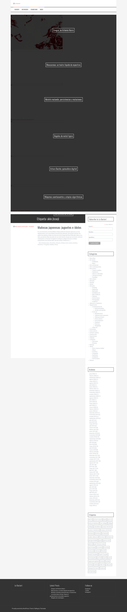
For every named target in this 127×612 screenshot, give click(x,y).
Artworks (92, 286)
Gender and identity (100, 310)
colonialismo (97, 526)
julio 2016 (92, 487)
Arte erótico (53, 243)
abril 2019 (92, 425)
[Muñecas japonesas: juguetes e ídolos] (24, 290)
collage (110, 523)
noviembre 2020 (93, 392)
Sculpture (95, 301)
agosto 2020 (92, 398)
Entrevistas (93, 329)
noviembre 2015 (93, 501)
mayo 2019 (92, 424)
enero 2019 (92, 431)
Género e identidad (97, 273)
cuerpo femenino (107, 526)
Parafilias (52, 244)
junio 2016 (92, 489)
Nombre (91, 232)
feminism (102, 537)
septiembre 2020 (94, 396)
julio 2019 (92, 420)
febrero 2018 (93, 451)
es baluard (105, 533)
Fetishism (97, 322)
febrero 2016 (93, 496)
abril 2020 (92, 405)
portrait (99, 558)
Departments (93, 305)
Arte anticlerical (94, 265)
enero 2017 (92, 476)
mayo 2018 (92, 446)
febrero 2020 (93, 409)
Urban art (94, 327)
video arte (109, 564)
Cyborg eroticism (99, 317)
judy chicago (91, 547)
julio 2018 (92, 442)
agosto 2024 (92, 379)
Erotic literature (99, 320)
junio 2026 (92, 374)
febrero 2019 (93, 429)
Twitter (87, 590)
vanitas (90, 564)
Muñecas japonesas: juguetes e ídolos (59, 227)
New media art (96, 294)
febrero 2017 (93, 474)
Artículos (58, 243)
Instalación (95, 357)
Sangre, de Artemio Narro (63, 30)
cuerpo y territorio (106, 530)
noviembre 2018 (93, 435)
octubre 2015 (93, 503)
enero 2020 (92, 411)
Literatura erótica (97, 275)
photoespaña (92, 558)
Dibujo (94, 350)
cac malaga (103, 523)
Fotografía (46, 244)
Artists (91, 284)
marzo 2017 (92, 472)
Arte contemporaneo (44, 243)
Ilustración (95, 355)
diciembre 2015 (93, 500)
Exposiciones (93, 336)
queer (104, 558)
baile (104, 519)
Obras (91, 346)
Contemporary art (97, 306)
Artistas (63, 243)
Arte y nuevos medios (98, 348)
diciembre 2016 (93, 477)
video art (102, 564)
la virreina (99, 547)
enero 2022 (92, 387)
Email (91, 226)
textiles (108, 561)
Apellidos (91, 237)
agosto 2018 (92, 440)
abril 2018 (92, 448)
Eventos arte (93, 334)
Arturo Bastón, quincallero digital (63, 168)
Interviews (25, 10)
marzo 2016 (92, 494)
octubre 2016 (93, 481)
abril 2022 (92, 385)
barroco (110, 519)
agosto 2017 (92, 463)
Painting (94, 296)
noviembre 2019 (93, 414)
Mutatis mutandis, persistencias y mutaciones (63, 99)
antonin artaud (98, 519)
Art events (92, 260)
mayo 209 (92, 505)
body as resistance (93, 523)
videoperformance (93, 568)
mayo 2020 (92, 403)
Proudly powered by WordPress (20, 608)
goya (100, 540)
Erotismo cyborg (94, 332)
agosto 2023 (92, 383)
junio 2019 (92, 422)
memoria (90, 551)
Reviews (17, 10)
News (41, 10)
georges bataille (92, 540)
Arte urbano (93, 279)
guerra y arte (106, 540)
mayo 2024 (92, 381)
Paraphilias (98, 325)
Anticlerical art (99, 313)
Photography (95, 299)
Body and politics (99, 308)
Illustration (95, 291)
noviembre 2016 (93, 479)
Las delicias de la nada (63, 213)
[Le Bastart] (16, 3)
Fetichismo (40, 244)
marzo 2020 (92, 407)
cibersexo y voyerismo (96, 303)
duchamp (91, 533)
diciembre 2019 (93, 413)
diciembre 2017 (93, 455)
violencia (102, 568)
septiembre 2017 (94, 461)
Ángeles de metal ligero (63, 136)
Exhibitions (34, 10)
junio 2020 (92, 401)
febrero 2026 (93, 375)
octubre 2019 (93, 416)
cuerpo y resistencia (93, 530)
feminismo (109, 537)
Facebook (87, 588)
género (90, 544)
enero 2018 (92, 453)
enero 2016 (92, 498)
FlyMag (36, 608)
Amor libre (92, 258)
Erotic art (94, 312)
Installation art (96, 293)
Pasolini (103, 551)
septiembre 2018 (94, 438)
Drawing (94, 287)
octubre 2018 (93, 437)
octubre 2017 (93, 459)
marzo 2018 (92, 450)
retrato (102, 561)
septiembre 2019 (94, 418)
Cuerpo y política (96, 270)
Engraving (95, 289)
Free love (97, 324)
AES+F (90, 519)
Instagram (88, 592)
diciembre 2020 (93, 390)
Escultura (75, 243)
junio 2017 (92, 466)
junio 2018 (92, 444)
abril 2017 (92, 470)
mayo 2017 (92, 468)
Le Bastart (92, 339)
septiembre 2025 (94, 377)
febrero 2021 (93, 388)
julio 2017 (92, 464)
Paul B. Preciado (92, 554)
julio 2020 (92, 400)
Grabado (92, 338)
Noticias (92, 344)
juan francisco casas (99, 544)
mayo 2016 (92, 490)
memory (97, 551)
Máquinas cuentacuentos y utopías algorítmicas (63, 196)
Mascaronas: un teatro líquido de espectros (63, 64)
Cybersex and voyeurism (101, 315)
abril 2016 (92, 492)
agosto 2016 (92, 485)
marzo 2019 (92, 427)
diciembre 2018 (93, 433)
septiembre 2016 (94, 483)
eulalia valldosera (93, 537)
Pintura (56, 244)
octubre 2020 (93, 394)
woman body (92, 571)
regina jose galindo (93, 561)
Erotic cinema (68, 243)
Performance (96, 298)
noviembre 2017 (93, 457)
